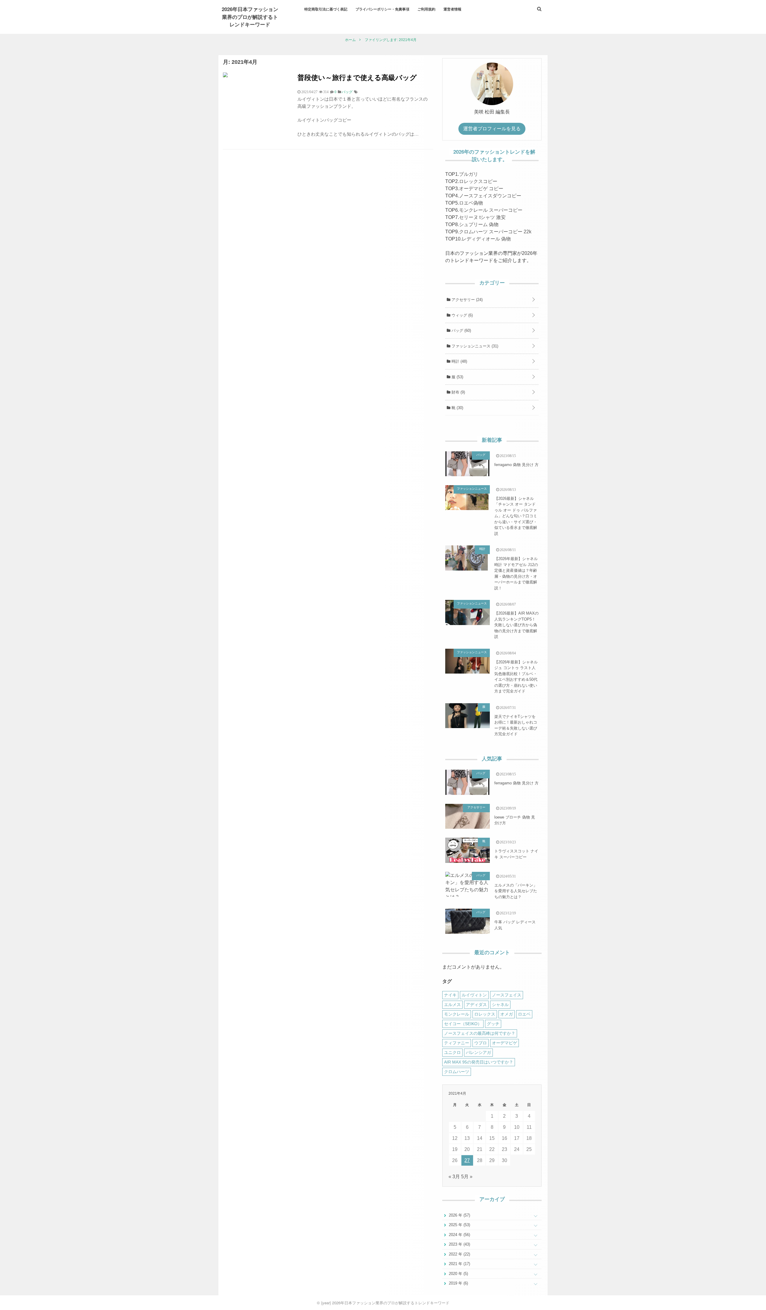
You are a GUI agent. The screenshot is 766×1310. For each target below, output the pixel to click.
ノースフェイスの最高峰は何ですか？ (479, 1033)
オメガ (506, 1014)
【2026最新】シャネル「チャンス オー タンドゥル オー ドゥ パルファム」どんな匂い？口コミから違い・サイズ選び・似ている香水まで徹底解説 (515, 516)
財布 (457, 392)
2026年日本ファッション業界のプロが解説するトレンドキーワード (250, 16)
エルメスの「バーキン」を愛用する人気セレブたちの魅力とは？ (515, 891)
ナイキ (450, 995)
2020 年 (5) (458, 1273)
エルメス (452, 1004)
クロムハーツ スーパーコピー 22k (495, 231)
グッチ (493, 1023)
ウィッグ (461, 315)
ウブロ (480, 1042)
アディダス (476, 1004)
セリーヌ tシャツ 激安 (482, 217)
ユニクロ (452, 1052)
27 (467, 1160)
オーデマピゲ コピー (481, 188)
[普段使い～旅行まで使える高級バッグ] (225, 75)
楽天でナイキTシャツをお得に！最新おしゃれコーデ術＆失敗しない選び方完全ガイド (515, 725)
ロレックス (484, 1014)
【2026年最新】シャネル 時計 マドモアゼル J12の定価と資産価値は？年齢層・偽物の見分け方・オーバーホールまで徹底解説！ (516, 573)
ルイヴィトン (474, 995)
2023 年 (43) (459, 1244)
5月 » (466, 1176)
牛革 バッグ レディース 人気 (515, 925)
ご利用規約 (426, 9)
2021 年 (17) (459, 1263)
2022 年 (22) (459, 1254)
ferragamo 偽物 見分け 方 (516, 464)
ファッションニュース (474, 346)
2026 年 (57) (459, 1215)
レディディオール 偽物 (486, 238)
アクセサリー (466, 299)
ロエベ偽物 (471, 202)
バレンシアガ (478, 1052)
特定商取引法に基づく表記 (325, 9)
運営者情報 (452, 9)
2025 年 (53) (459, 1225)
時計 (458, 361)
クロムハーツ (456, 1071)
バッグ (460, 330)
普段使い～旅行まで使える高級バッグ (357, 77)
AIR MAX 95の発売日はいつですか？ (478, 1062)
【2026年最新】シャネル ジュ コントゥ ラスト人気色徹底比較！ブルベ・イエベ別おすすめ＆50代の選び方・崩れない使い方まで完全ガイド (516, 677)
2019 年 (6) (458, 1283)
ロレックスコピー (478, 181)
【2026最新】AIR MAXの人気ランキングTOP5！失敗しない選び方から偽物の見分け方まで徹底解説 (516, 625)
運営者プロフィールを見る (492, 128)
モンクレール (456, 1014)
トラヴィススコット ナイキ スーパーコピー (516, 854)
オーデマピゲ (504, 1042)
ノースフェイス (506, 995)
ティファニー (456, 1042)
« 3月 (454, 1176)
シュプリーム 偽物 (478, 224)
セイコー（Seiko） (463, 1023)
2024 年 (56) (459, 1234)
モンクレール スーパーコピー (490, 210)
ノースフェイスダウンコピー (490, 195)
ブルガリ (468, 174)
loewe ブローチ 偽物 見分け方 (514, 820)
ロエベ (524, 1014)
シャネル (500, 1004)
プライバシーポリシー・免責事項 (382, 9)
